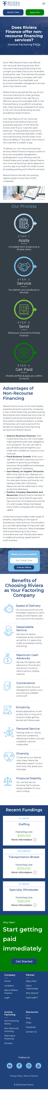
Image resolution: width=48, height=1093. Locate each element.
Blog (28, 1018)
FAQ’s (28, 1022)
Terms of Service (31, 1076)
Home (7, 981)
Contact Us (31, 1032)
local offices (24, 157)
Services (8, 1043)
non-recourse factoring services (18, 65)
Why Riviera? (32, 993)
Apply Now (31, 981)
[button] (43, 3)
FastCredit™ (32, 998)
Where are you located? (24, 554)
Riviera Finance (10, 175)
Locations (9, 986)
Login (7, 998)
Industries (31, 1027)
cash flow (31, 98)
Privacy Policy (16, 1076)
